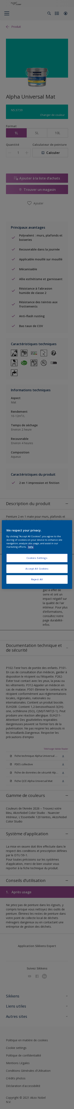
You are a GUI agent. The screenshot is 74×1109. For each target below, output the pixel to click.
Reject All (37, 579)
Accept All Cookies (36, 568)
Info (30, 546)
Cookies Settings (37, 557)
